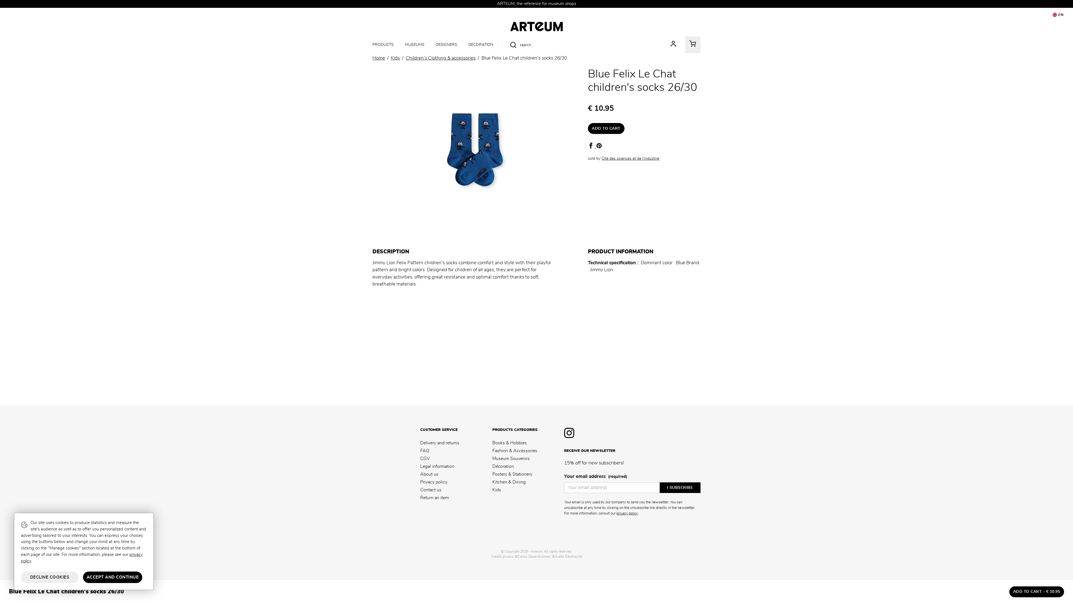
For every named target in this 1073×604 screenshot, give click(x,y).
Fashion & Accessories (514, 451)
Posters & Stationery (512, 474)
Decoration (480, 45)
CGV (425, 458)
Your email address (595, 476)
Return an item (434, 498)
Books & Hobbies (509, 443)
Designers (446, 45)
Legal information (437, 466)
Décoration (503, 466)
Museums (414, 45)
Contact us (430, 490)
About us (429, 474)
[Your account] (673, 44)
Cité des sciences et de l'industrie (630, 158)
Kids (496, 490)
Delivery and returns (439, 443)
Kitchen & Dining (509, 482)
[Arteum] (536, 25)
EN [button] (1060, 15)
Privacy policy (433, 482)
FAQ (424, 451)
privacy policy (627, 513)
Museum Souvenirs (511, 458)
